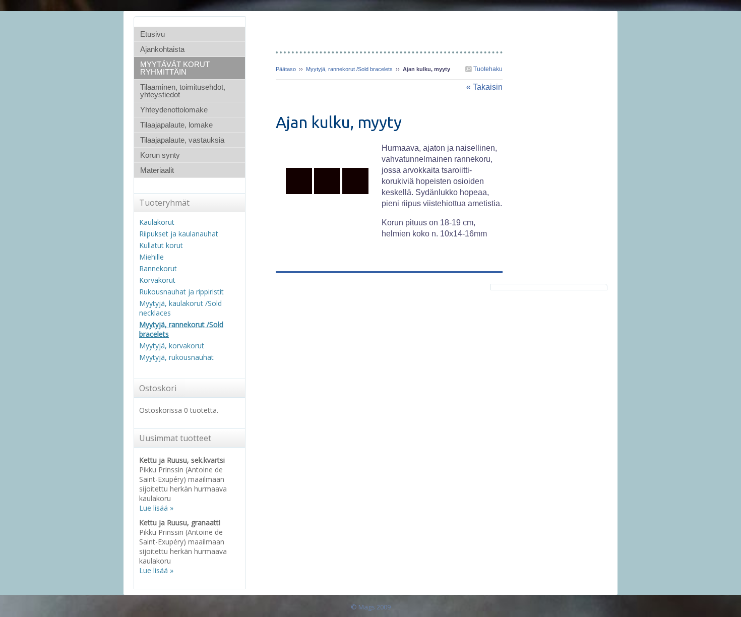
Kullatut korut (161, 245)
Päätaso (286, 69)
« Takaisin (484, 87)
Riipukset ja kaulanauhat (178, 233)
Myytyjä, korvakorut (171, 345)
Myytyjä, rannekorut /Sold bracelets (349, 69)
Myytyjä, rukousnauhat (176, 357)
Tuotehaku (487, 69)
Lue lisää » (156, 508)
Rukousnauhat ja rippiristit (181, 291)
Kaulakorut (156, 222)
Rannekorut (158, 268)
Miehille (151, 257)
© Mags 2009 (371, 606)
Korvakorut (157, 280)
